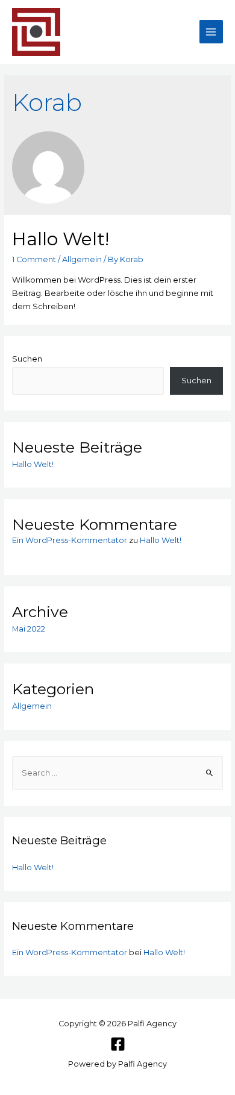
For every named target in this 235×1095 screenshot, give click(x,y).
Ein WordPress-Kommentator (69, 540)
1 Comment (34, 259)
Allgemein (82, 259)
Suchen (27, 358)
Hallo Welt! (60, 239)
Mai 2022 (28, 628)
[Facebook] (117, 1044)
